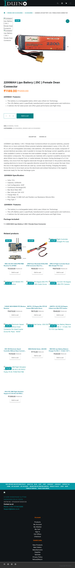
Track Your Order (43, 488)
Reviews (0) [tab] (42, 136)
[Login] (62, 3)
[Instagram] (11, 564)
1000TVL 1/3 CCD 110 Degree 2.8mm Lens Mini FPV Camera (58, 307)
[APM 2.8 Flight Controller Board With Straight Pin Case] (60, 249)
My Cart (37, 529)
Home (8, 486)
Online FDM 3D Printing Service (39, 486)
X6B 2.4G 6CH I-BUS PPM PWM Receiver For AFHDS (14, 264)
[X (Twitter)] (8, 564)
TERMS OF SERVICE (31, 488)
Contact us (66, 484)
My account (15, 486)
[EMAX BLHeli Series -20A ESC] (37, 334)
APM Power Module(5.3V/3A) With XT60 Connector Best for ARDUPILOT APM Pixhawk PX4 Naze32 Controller (37, 266)
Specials (37, 554)
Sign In (37, 532)
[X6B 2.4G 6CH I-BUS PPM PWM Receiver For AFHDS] (15, 249)
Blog (35, 484)
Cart (40, 484)
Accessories (17, 128)
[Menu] (70, 3)
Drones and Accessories (31, 128)
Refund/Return (37, 559)
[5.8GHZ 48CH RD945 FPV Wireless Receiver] (15, 292)
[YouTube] (15, 564)
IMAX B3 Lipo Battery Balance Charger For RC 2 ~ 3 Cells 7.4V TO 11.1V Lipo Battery (59, 351)
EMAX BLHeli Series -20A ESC (37, 349)
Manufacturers (38, 550)
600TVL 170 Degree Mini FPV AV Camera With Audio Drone (36, 307)
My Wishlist (37, 527)
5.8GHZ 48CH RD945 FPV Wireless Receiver (15, 307)
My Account (37, 524)
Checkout (50, 484)
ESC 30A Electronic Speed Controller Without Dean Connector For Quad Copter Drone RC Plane (15, 351)
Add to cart (25, 116)
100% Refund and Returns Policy (15, 484)
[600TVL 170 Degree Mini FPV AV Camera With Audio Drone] (37, 292)
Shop (62, 486)
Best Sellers (37, 547)
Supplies (37, 552)
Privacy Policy (54, 486)
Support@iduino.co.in (11, 509)
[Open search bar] (58, 3)
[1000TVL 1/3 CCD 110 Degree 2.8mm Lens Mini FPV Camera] (60, 292)
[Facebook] (4, 564)
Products (37, 522)
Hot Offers (37, 534)
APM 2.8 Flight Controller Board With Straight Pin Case (59, 264)
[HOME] (4, 13)
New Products (37, 545)
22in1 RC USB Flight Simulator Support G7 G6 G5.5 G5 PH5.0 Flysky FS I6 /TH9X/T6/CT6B (14, 393)
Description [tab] (32, 136)
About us (30, 484)
